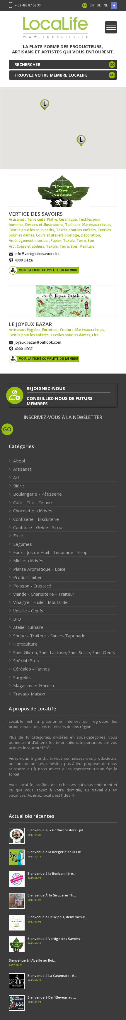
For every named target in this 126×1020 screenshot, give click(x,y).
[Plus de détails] (63, 191)
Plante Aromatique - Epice (39, 569)
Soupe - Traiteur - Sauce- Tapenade (49, 636)
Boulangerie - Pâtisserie (37, 494)
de (99, 5)
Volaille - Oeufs (28, 611)
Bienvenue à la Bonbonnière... (52, 873)
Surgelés (22, 677)
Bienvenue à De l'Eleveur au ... (52, 997)
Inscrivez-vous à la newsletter (63, 417)
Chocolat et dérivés (32, 511)
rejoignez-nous (46, 388)
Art (16, 477)
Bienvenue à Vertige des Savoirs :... (56, 938)
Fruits (19, 535)
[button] (45, 104)
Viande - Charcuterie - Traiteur (43, 594)
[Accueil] (55, 29)
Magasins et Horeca (33, 685)
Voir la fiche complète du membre (48, 270)
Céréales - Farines (31, 669)
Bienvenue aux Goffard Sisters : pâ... (57, 830)
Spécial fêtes (26, 660)
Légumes (22, 544)
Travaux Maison (29, 694)
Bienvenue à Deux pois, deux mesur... (58, 917)
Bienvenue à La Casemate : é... (52, 975)
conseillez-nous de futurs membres (60, 400)
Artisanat (22, 469)
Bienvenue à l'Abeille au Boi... (32, 960)
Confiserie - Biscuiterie (36, 519)
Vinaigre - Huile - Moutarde (40, 602)
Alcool (19, 461)
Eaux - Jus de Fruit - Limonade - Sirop (50, 552)
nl (106, 5)
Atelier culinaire (28, 627)
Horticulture (25, 644)
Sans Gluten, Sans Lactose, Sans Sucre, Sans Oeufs (64, 652)
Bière (18, 486)
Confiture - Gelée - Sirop (37, 527)
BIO (17, 619)
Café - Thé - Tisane (32, 502)
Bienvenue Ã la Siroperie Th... (52, 895)
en (92, 5)
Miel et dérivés (28, 560)
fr (85, 5)
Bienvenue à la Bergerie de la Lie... (56, 852)
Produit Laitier (27, 577)
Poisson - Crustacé (32, 586)
